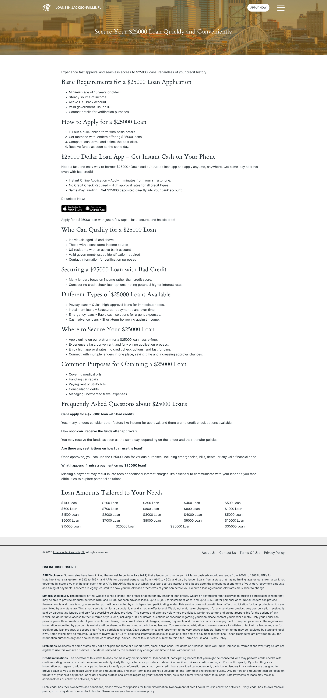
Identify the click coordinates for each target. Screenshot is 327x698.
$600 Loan (69, 509)
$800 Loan (151, 509)
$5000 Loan (234, 514)
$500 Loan (233, 503)
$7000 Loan (111, 520)
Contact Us (227, 553)
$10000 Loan (234, 520)
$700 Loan (110, 509)
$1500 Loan (70, 514)
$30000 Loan (180, 526)
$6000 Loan (70, 520)
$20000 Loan (125, 526)
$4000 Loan (193, 514)
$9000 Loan (193, 520)
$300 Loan (151, 503)
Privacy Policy (274, 553)
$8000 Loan (152, 520)
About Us (209, 553)
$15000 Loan (71, 526)
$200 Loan (110, 503)
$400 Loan (192, 503)
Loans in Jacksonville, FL (78, 7)
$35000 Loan (235, 526)
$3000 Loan (152, 514)
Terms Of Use (250, 553)
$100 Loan (69, 503)
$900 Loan (192, 509)
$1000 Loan (233, 509)
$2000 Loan (111, 514)
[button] (258, 8)
